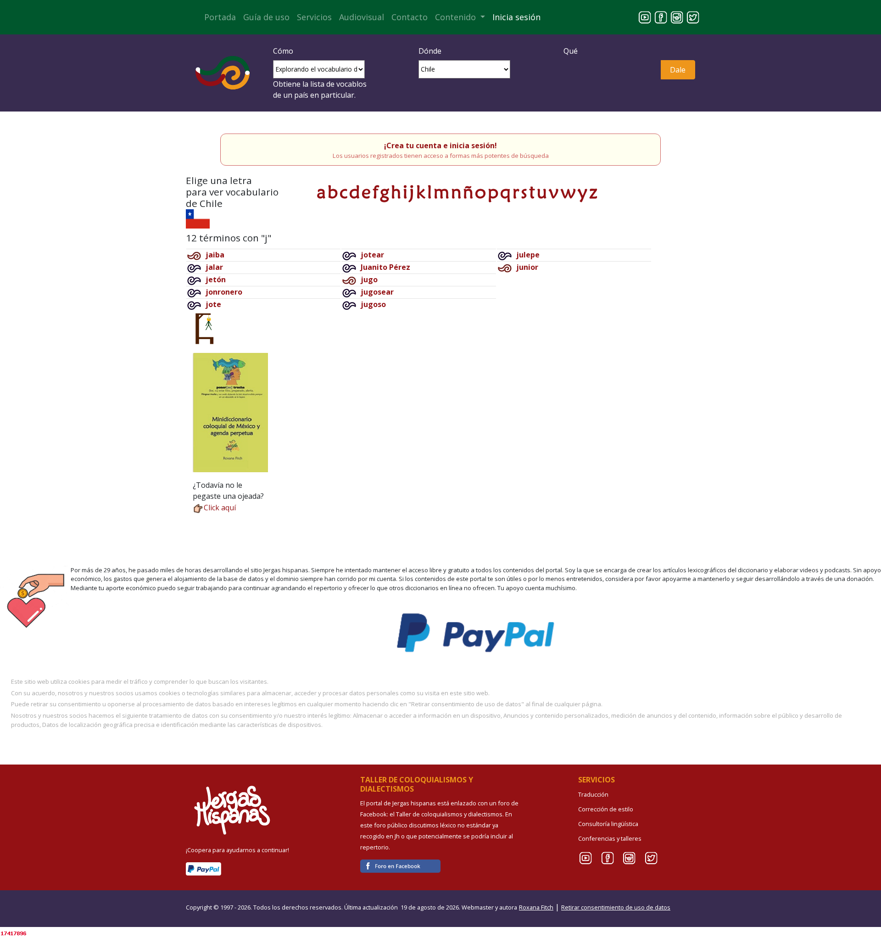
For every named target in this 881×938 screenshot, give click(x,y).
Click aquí (220, 507)
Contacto (409, 16)
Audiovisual (361, 16)
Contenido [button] (456, 16)
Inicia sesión (516, 16)
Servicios (314, 16)
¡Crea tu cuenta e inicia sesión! (440, 145)
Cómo (283, 51)
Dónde (429, 51)
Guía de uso (266, 16)
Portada (220, 16)
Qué (570, 51)
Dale (678, 70)
